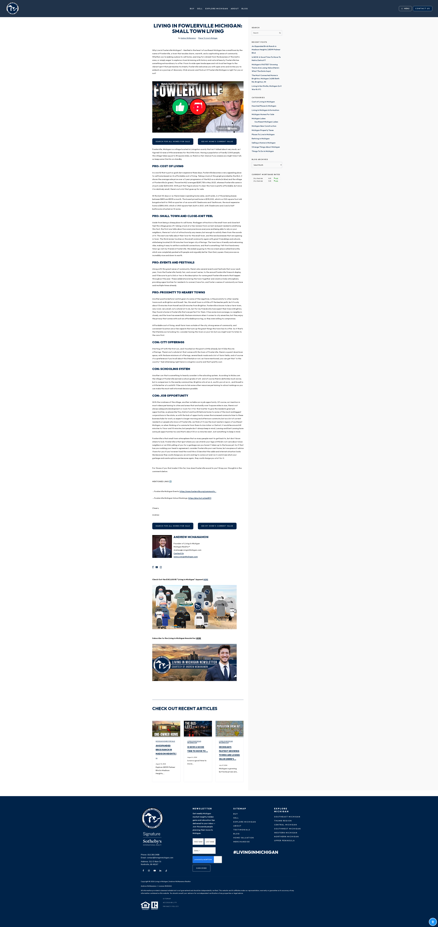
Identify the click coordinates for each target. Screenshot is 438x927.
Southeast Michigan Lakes (266, 122)
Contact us (422, 8)
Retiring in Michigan (261, 138)
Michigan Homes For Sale (165, 741)
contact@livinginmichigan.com (160, 858)
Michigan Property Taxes (263, 130)
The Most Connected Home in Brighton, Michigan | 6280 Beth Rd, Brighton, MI (265, 78)
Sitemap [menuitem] (167, 899)
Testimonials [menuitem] (241, 830)
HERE (205, 579)
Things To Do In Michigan (263, 151)
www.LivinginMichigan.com (186, 556)
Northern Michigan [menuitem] (286, 836)
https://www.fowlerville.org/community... (198, 491)
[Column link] (65, 8)
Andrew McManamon (188, 38)
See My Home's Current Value (217, 141)
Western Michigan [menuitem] (285, 832)
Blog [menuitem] (245, 8)
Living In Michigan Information (194, 742)
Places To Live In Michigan (208, 38)
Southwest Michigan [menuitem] (287, 828)
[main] (219, 406)
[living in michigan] (152, 818)
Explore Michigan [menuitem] (216, 8)
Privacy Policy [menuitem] (171, 906)
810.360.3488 (153, 855)
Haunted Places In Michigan (264, 106)
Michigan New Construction (264, 126)
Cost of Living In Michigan (263, 102)
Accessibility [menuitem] (170, 902)
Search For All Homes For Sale (173, 141)
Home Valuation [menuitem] (243, 838)
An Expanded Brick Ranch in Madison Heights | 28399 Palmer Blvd (266, 49)
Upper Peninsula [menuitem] (284, 840)
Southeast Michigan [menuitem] (287, 817)
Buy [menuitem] (192, 8)
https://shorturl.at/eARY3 (199, 498)
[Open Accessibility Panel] (433, 922)
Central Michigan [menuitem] (285, 825)
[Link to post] (166, 728)
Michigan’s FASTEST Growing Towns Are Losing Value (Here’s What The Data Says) (265, 67)
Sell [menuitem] (200, 8)
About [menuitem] (235, 8)
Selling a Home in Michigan (263, 143)
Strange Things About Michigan (266, 147)
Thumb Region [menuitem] (283, 821)
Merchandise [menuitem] (241, 842)
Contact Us (179, 553)
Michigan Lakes (258, 118)
